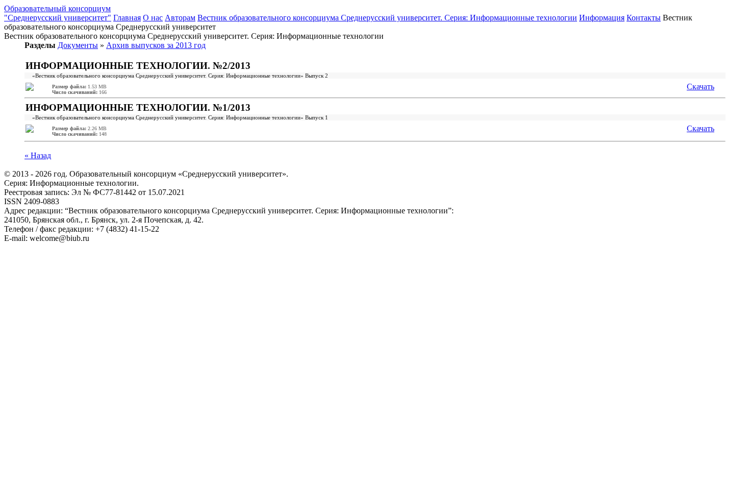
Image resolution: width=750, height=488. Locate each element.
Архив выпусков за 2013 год (156, 45)
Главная (127, 17)
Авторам (180, 17)
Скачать (700, 86)
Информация (601, 17)
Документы (78, 45)
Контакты (644, 17)
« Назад (37, 155)
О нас (153, 17)
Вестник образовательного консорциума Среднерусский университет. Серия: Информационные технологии (387, 17)
